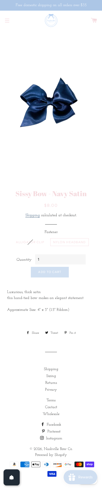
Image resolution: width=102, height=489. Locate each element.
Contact (51, 407)
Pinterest (53, 431)
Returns (51, 383)
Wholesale (51, 414)
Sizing (51, 376)
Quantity (24, 260)
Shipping (32, 215)
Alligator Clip (30, 242)
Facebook (53, 425)
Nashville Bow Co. (58, 449)
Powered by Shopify (51, 455)
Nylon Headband (69, 242)
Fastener (51, 232)
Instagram (53, 438)
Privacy (51, 390)
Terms (51, 400)
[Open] (12, 477)
